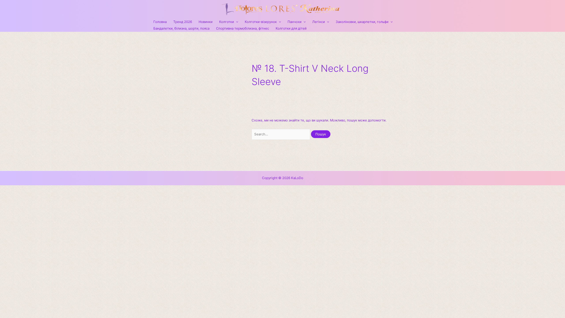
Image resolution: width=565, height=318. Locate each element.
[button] (236, 22)
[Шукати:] (281, 134)
